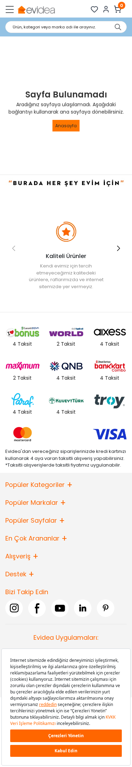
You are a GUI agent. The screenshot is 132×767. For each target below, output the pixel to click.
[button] (118, 248)
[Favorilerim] (94, 9)
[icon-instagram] (14, 608)
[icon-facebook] (37, 608)
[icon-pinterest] (105, 608)
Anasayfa (66, 126)
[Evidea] (36, 9)
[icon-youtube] (60, 608)
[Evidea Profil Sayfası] (106, 9)
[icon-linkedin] (83, 608)
